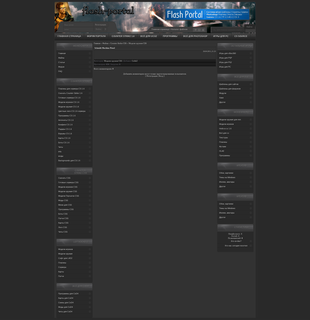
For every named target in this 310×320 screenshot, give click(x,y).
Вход (161, 76)
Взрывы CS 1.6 (65, 134)
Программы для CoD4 (68, 294)
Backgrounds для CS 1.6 (69, 160)
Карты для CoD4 (65, 298)
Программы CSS (66, 209)
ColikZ (135, 61)
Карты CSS (63, 223)
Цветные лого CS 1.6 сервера (71, 111)
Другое (222, 102)
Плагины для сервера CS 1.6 (71, 89)
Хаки (221, 98)
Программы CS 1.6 (67, 116)
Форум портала (96, 36)
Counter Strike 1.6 (123, 36)
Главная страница (160, 29)
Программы (170, 36)
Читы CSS (62, 232)
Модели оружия (65, 254)
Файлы (105, 43)
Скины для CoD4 (66, 303)
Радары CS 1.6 (65, 129)
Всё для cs (224, 133)
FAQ (60, 71)
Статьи (61, 62)
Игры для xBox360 (227, 53)
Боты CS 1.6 (63, 143)
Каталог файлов (179, 29)
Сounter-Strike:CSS (118, 43)
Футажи (222, 146)
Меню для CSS (65, 205)
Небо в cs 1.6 (225, 128)
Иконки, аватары (226, 182)
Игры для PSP (225, 58)
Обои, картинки (226, 173)
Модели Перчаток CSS (68, 196)
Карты (61, 272)
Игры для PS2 (225, 62)
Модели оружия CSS (138, 43)
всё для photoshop (195, 36)
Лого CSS (62, 227)
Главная (97, 43)
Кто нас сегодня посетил (236, 246)
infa (59, 151)
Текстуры (223, 137)
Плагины (62, 263)
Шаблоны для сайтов (228, 84)
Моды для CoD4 (65, 307)
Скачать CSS (64, 178)
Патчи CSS (63, 218)
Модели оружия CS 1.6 (68, 107)
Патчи (61, 276)
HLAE (221, 151)
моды (60, 156)
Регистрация (100, 25)
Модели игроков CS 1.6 (68, 102)
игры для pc (221, 36)
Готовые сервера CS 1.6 (69, 98)
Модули (222, 93)
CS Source (240, 36)
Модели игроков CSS (67, 187)
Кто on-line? (236, 241)
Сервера (62, 267)
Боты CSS (62, 214)
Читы (60, 147)
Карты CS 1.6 (64, 138)
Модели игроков (65, 249)
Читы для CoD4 (65, 311)
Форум (61, 67)
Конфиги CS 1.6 (65, 125)
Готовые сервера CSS (68, 182)
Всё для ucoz (148, 36)
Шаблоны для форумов (230, 89)
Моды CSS (63, 200)
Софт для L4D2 (65, 258)
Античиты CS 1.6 (66, 120)
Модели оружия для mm (230, 120)
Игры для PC (225, 67)
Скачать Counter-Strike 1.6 (70, 93)
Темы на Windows (227, 177)
